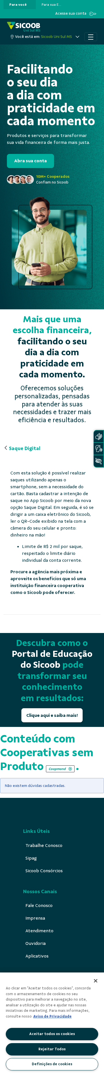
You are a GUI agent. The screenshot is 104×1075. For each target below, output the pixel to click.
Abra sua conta (30, 160)
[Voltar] (5, 448)
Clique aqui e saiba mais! (52, 715)
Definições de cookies (52, 1064)
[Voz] (98, 449)
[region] (52, 1023)
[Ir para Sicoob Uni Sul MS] (23, 27)
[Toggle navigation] (90, 36)
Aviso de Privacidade (52, 1016)
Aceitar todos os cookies (52, 1034)
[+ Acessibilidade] (98, 461)
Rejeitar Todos (52, 1049)
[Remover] (70, 769)
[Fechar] (95, 980)
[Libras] (98, 436)
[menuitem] (17, 4)
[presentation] (19, 4)
